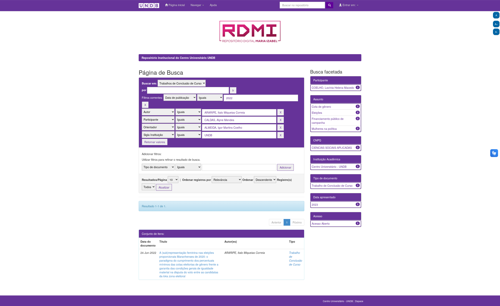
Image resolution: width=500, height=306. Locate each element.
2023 (315, 204)
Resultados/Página (154, 180)
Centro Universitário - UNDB (329, 167)
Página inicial (176, 5)
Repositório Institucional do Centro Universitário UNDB (178, 58)
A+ (496, 24)
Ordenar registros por (196, 180)
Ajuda (213, 5)
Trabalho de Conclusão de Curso (295, 258)
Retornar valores (154, 142)
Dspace (359, 301)
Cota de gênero (321, 107)
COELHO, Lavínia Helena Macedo (333, 88)
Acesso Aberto (321, 223)
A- (496, 31)
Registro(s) (284, 180)
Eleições (317, 113)
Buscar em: (149, 83)
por (144, 90)
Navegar (196, 5)
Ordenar (247, 180)
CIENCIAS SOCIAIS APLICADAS (332, 148)
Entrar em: (349, 5)
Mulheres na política (324, 129)
